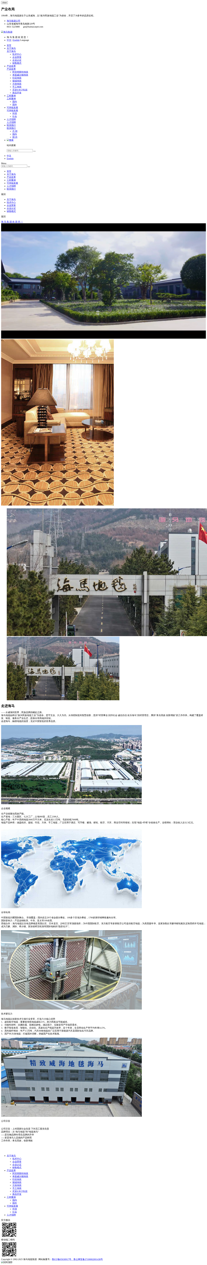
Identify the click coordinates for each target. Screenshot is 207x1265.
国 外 (14, 137)
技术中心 (16, 54)
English (16, 40)
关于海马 (11, 48)
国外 (14, 104)
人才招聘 (11, 119)
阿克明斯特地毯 (20, 72)
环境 (14, 113)
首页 (9, 45)
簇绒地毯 (16, 81)
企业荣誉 (16, 57)
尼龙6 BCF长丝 (19, 90)
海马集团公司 (13, 21)
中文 (9, 40)
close (4, 3)
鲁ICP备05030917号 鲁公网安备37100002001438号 (77, 1259)
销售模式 (16, 63)
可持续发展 (12, 107)
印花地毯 (16, 78)
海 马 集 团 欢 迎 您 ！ (12, 221)
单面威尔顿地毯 (20, 75)
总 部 (14, 131)
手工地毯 (16, 87)
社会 (14, 116)
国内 (14, 101)
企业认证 (16, 60)
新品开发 (16, 92)
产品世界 (11, 66)
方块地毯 (16, 84)
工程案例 (11, 95)
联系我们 (11, 125)
